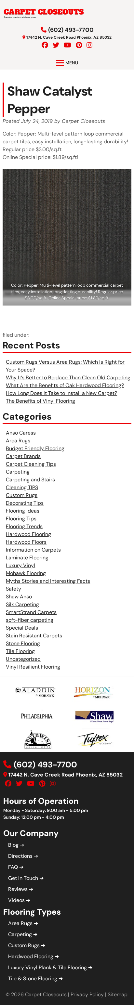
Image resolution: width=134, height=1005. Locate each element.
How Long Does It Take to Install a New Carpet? (61, 393)
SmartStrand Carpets (31, 612)
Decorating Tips (25, 503)
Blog (13, 845)
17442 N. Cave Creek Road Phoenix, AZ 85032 (69, 37)
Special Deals (22, 627)
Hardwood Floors (26, 542)
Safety (13, 588)
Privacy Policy (87, 994)
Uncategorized (23, 659)
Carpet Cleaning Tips (31, 464)
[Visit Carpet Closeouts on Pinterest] (79, 45)
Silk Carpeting (22, 604)
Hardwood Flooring (28, 534)
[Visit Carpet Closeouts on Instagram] (89, 45)
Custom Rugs (21, 495)
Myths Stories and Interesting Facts (48, 581)
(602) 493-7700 (71, 30)
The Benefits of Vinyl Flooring (40, 401)
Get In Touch (23, 878)
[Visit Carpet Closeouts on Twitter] (56, 45)
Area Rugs (18, 440)
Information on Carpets (33, 549)
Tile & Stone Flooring (32, 978)
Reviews (18, 889)
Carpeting (18, 471)
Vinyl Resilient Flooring (33, 666)
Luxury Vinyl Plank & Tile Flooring (47, 967)
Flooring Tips (21, 518)
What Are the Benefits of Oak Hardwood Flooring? (65, 385)
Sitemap (117, 994)
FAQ (13, 867)
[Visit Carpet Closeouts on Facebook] (45, 45)
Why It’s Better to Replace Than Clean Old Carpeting (68, 377)
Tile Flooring (20, 651)
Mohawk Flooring (26, 573)
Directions (20, 856)
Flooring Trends (24, 526)
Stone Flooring (23, 643)
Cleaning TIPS (22, 487)
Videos (16, 900)
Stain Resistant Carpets (34, 635)
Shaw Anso (19, 596)
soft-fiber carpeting (29, 620)
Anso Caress (21, 432)
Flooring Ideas (22, 510)
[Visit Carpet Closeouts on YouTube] (67, 45)
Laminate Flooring (27, 557)
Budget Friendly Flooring (35, 448)
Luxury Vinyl (20, 565)
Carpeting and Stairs (30, 479)
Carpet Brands (23, 456)
